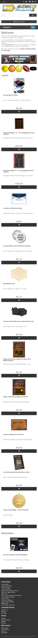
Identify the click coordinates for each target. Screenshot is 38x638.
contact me (9, 45)
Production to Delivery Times (9, 590)
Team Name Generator (8, 605)
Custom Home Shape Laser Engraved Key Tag (18, 321)
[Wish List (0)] (30, 1)
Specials (3, 623)
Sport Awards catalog (7, 602)
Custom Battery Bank (10, 95)
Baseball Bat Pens (9, 283)
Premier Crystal (5, 589)
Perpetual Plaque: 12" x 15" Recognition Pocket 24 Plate (18, 133)
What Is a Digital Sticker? (8, 592)
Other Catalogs (5, 587)
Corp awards (5, 584)
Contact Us (4, 610)
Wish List (3, 631)
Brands (3, 618)
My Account (4, 628)
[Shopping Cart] (32, 1)
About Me (4, 594)
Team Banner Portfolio (8, 597)
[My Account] (27, 1)
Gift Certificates (5, 620)
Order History (5, 629)
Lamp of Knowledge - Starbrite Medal (15, 510)
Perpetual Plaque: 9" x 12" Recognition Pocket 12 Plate (18, 171)
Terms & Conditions (7, 600)
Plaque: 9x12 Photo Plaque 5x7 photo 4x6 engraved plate (17, 359)
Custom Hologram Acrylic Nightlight (15, 555)
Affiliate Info (4, 603)
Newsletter (4, 632)
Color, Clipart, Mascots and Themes (11, 595)
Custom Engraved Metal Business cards (16, 472)
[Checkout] (35, 1)
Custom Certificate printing (12, 208)
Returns (3, 611)
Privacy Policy (5, 598)
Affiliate (3, 621)
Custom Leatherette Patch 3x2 (13, 434)
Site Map (3, 613)
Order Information (6, 586)
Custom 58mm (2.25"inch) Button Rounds (16, 246)
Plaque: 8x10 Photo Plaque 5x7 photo (15, 397)
